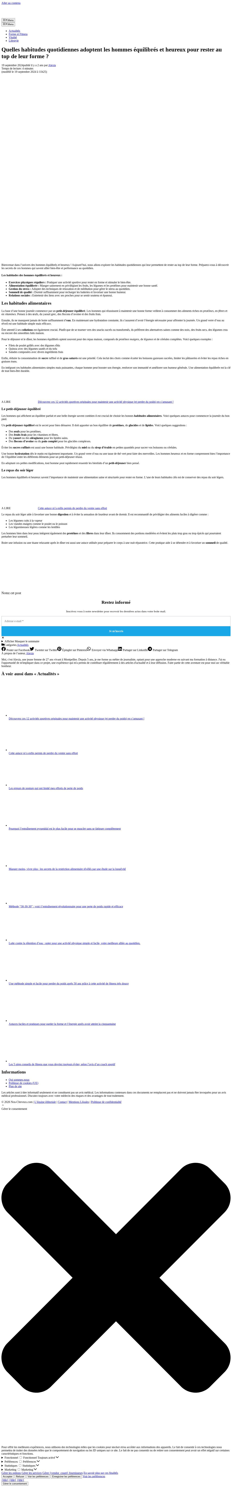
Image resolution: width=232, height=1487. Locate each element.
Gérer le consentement (15, 1483)
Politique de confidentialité (106, 1101)
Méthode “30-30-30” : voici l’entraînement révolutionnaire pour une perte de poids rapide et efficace (66, 906)
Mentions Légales (79, 1101)
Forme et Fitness (18, 34)
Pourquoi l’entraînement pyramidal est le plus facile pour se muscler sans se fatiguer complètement (65, 828)
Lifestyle (14, 40)
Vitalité (13, 37)
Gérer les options (11, 1472)
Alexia (30, 653)
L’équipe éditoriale (45, 1101)
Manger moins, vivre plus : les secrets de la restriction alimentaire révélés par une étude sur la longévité (67, 869)
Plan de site (15, 1086)
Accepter (7, 1476)
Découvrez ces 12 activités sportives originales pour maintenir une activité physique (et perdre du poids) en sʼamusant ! (105, 401)
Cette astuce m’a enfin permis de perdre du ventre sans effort (72, 508)
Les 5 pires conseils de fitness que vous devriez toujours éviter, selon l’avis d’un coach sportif (62, 1064)
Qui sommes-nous (19, 1079)
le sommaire (22, 641)
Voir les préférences (38, 1476)
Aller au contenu (10, 3)
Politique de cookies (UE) (23, 1083)
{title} (5, 1480)
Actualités (14, 30)
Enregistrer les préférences (66, 1476)
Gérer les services (32, 1472)
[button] (2, 1105)
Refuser (20, 1476)
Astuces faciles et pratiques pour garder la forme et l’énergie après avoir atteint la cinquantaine (62, 1023)
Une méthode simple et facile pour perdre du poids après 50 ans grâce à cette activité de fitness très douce (69, 983)
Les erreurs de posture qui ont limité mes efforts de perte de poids (46, 788)
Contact (62, 1101)
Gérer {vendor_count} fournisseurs (62, 1472)
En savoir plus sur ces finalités (101, 1472)
